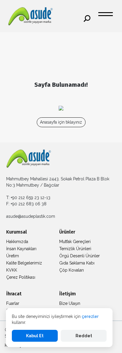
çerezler (90, 316)
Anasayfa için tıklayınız (61, 122)
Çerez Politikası (20, 277)
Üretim (12, 255)
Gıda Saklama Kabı (76, 263)
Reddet (84, 335)
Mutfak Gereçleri (75, 241)
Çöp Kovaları (71, 270)
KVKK (11, 270)
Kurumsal (16, 232)
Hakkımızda (17, 241)
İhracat (14, 294)
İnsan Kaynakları (21, 248)
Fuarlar (12, 303)
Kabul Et (35, 335)
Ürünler (67, 232)
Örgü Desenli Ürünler (79, 255)
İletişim (67, 294)
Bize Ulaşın (69, 303)
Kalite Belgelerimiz (24, 263)
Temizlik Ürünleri (75, 248)
